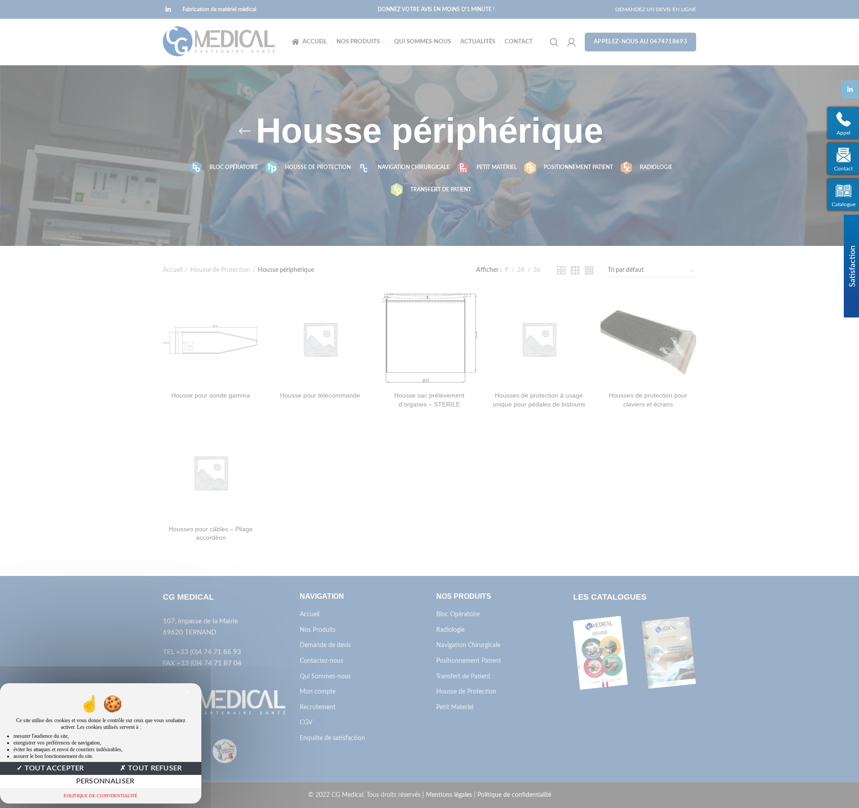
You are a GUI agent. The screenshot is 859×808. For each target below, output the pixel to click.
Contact (843, 168)
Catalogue (843, 204)
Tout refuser (154, 768)
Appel (843, 132)
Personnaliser (105, 781)
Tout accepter (53, 768)
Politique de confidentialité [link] (100, 795)
